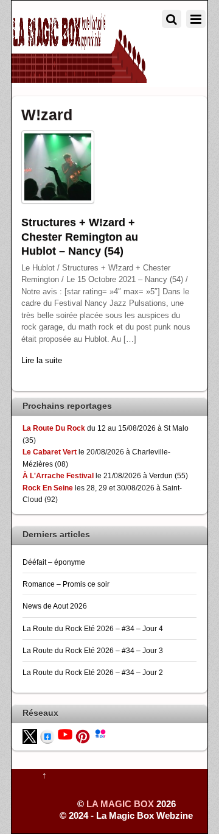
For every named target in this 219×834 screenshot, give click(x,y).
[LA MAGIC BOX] (79, 77)
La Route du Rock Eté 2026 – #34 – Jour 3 (93, 650)
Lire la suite (41, 360)
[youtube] (65, 733)
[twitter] (30, 736)
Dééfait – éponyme (54, 562)
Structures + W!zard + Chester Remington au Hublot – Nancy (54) (79, 236)
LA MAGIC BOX (120, 804)
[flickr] (100, 733)
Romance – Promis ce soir (66, 584)
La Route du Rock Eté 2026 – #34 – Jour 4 (93, 628)
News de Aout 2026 (55, 606)
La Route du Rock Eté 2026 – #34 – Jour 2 (93, 672)
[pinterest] (82, 736)
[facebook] (47, 736)
